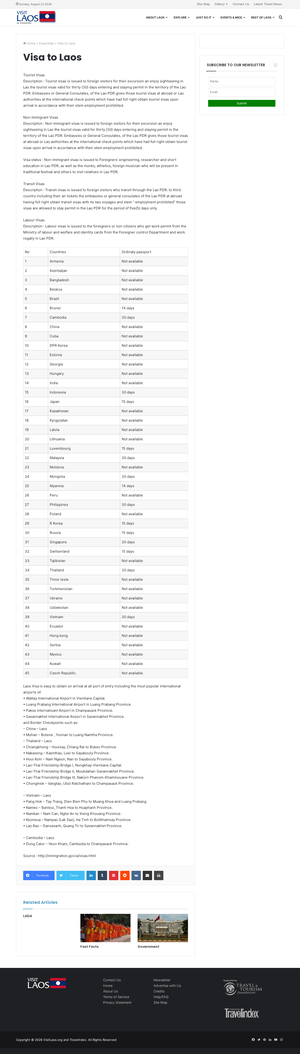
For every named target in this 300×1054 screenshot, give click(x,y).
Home (31, 43)
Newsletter (162, 980)
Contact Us (241, 4)
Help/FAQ (161, 997)
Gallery (219, 4)
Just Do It (203, 17)
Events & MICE (231, 17)
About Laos (155, 17)
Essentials (46, 43)
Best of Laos (261, 17)
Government (148, 946)
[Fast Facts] (105, 928)
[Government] (163, 928)
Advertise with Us (167, 986)
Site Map (203, 4)
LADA (27, 916)
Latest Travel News (268, 4)
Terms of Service (116, 997)
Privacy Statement (117, 1002)
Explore (180, 17)
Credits (159, 991)
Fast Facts (89, 946)
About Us (110, 991)
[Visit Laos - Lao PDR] (36, 17)
